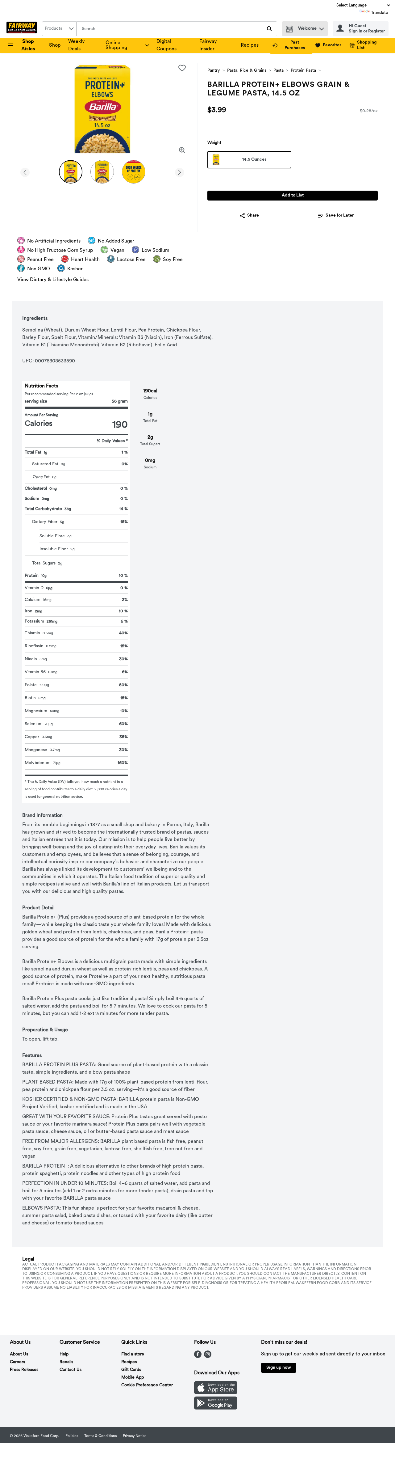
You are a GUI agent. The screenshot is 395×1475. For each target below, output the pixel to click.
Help (64, 1354)
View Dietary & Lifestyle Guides (53, 279)
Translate (379, 13)
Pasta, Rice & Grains (246, 70)
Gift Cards (131, 1369)
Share (253, 215)
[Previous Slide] (25, 171)
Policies (71, 1436)
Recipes (250, 45)
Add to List (293, 195)
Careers (17, 1362)
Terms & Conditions (100, 1436)
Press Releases (24, 1369)
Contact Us (70, 1369)
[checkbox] (182, 68)
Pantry (213, 70)
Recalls (66, 1362)
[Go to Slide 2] (102, 171)
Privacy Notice (135, 1436)
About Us (19, 1354)
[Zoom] (182, 150)
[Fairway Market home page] (23, 29)
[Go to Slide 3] (133, 171)
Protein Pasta (303, 70)
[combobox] (59, 28)
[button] (321, 27)
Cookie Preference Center (147, 1385)
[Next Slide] (179, 171)
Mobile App (132, 1377)
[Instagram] (207, 1356)
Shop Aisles (28, 45)
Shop (55, 45)
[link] (291, 45)
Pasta (278, 70)
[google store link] (215, 1408)
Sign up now (278, 1367)
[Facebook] (198, 1356)
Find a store (132, 1354)
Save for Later (340, 215)
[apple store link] (215, 1392)
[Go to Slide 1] (70, 171)
